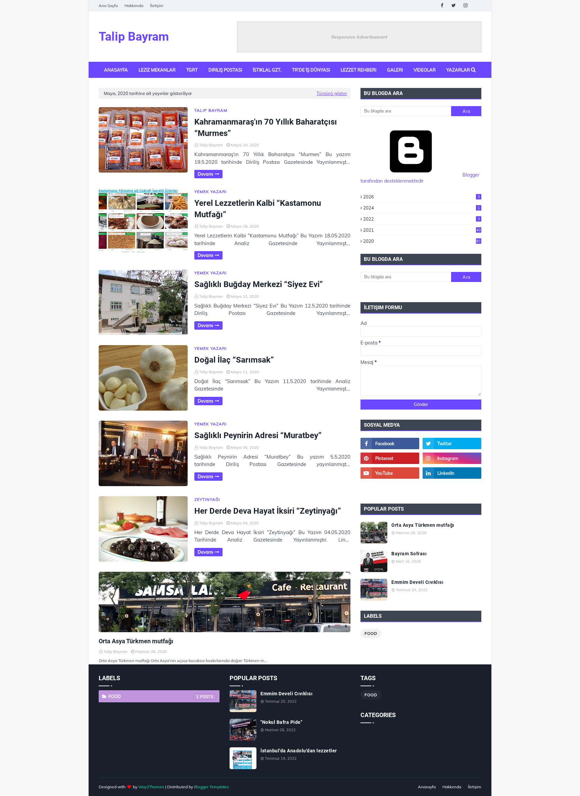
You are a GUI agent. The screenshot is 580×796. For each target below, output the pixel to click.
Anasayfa (427, 786)
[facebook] (442, 5)
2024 (421, 207)
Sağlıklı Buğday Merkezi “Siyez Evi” (258, 284)
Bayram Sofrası (409, 553)
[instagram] (465, 5)
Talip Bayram (134, 37)
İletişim (156, 5)
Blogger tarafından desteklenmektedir (419, 178)
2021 (422, 230)
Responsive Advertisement (359, 37)
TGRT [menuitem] (192, 70)
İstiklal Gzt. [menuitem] (267, 70)
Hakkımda (134, 5)
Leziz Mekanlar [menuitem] (157, 70)
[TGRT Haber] (452, 488)
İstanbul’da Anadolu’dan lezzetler (298, 750)
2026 (421, 196)
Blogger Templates (211, 786)
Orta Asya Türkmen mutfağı (136, 641)
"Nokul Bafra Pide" (281, 722)
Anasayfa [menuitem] (116, 70)
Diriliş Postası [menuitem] (225, 70)
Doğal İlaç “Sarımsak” (234, 360)
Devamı (205, 174)
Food (371, 633)
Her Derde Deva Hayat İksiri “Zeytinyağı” (267, 511)
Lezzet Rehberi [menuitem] (358, 70)
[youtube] (389, 473)
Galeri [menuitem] (395, 70)
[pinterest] (389, 458)
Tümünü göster (332, 93)
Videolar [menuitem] (425, 70)
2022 (421, 219)
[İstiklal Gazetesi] (389, 488)
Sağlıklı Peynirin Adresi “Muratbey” (258, 435)
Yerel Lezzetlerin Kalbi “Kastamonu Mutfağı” (257, 208)
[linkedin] (452, 473)
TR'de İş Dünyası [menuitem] (311, 70)
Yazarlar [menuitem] (458, 70)
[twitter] (453, 5)
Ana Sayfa (108, 5)
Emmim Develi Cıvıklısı (417, 582)
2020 (422, 241)
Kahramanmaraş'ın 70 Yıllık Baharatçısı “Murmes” (265, 127)
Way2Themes (151, 786)
